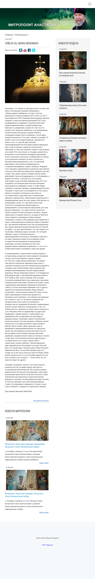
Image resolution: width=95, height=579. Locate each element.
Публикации (21, 34)
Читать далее (44, 463)
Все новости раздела (41, 400)
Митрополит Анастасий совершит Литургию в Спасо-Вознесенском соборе (24, 495)
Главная (9, 34)
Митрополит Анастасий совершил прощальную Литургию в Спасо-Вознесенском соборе (25, 445)
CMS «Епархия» (47, 545)
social (20, 50)
